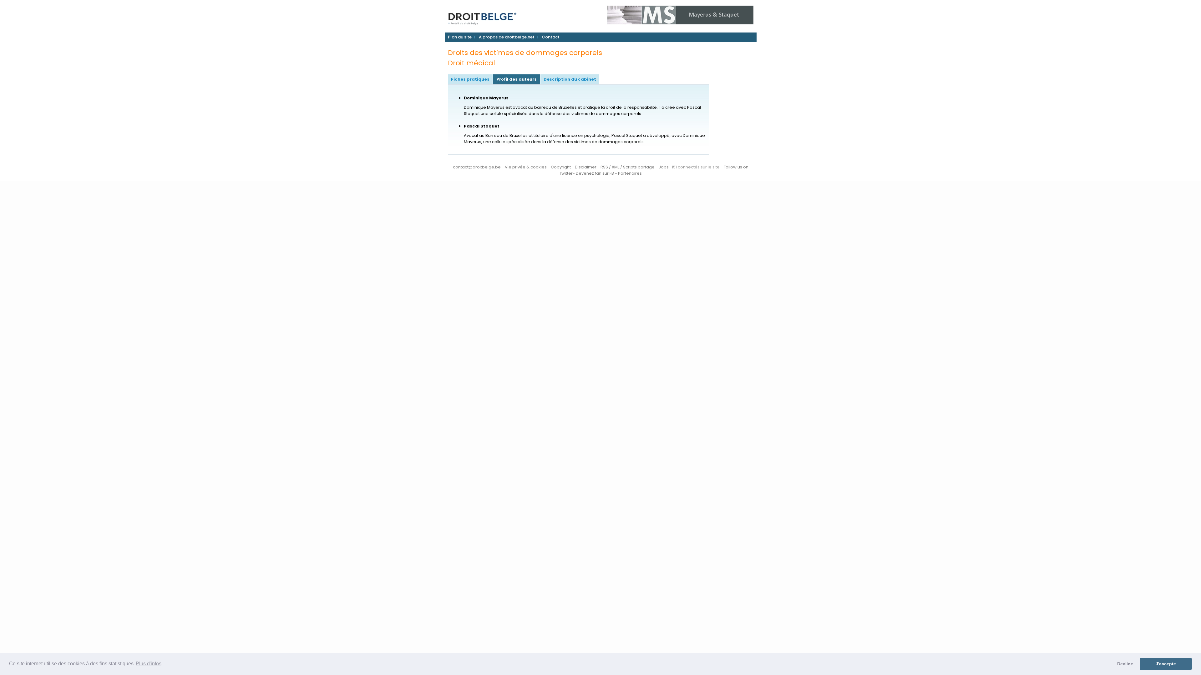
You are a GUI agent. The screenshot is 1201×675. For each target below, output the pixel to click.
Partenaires (630, 173)
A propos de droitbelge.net (507, 37)
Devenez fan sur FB (595, 173)
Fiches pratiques (470, 79)
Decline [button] (1125, 663)
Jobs (664, 167)
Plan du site (460, 37)
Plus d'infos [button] (148, 663)
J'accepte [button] (1166, 663)
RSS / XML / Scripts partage (627, 167)
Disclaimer (585, 167)
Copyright (561, 167)
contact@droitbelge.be (477, 167)
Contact (551, 37)
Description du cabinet (570, 79)
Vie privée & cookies (526, 167)
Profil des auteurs (516, 79)
